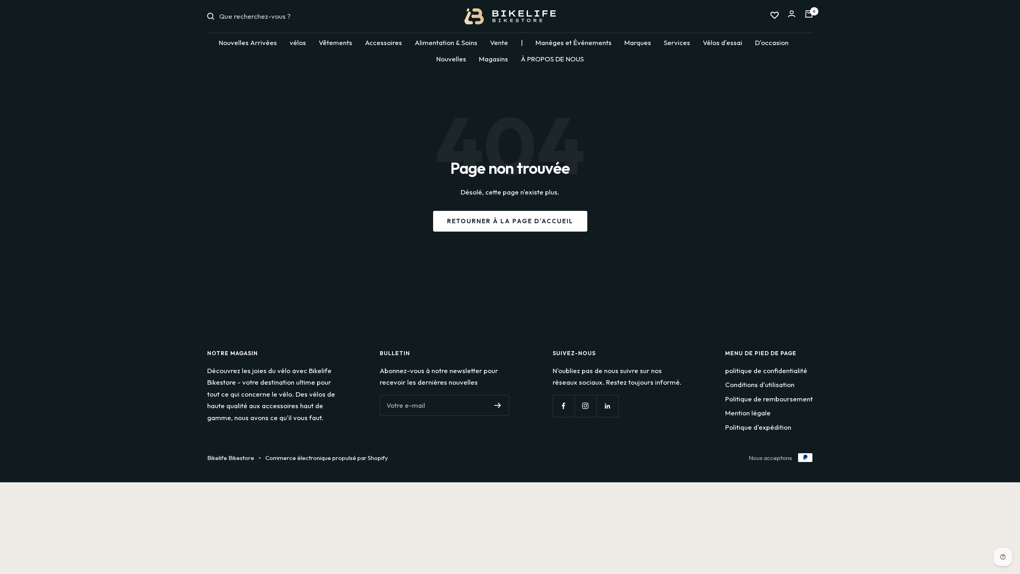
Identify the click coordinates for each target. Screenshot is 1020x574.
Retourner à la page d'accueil (510, 221)
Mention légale (748, 413)
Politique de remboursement (769, 399)
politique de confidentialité (766, 370)
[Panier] (809, 16)
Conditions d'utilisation (759, 384)
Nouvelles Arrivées (248, 42)
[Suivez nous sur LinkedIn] (607, 406)
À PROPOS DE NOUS (552, 59)
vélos (298, 42)
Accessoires (383, 42)
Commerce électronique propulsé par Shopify (326, 458)
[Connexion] (791, 16)
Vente (499, 42)
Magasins (493, 59)
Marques (637, 42)
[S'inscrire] (497, 405)
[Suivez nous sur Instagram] (585, 406)
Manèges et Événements (574, 42)
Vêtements (335, 42)
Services (677, 42)
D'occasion (772, 42)
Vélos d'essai (722, 42)
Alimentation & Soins (446, 42)
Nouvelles (451, 59)
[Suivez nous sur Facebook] (564, 406)
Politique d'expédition (758, 427)
